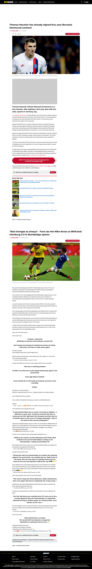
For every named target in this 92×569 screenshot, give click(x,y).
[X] (84, 1)
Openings (32, 556)
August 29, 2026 (32, 360)
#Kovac (23, 396)
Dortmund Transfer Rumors (24, 219)
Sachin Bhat (14, 237)
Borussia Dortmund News (23, 545)
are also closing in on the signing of (43, 166)
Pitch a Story (15, 559)
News (16, 2)
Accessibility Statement (18, 561)
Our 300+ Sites (62, 556)
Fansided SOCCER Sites (48, 2)
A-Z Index (32, 561)
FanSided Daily (75, 556)
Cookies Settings (47, 561)
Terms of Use (46, 559)
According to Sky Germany (19, 115)
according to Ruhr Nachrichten (38, 155)
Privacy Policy (34, 559)
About (39, 2)
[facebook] (81, 1)
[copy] (21, 34)
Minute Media (10, 565)
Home (13, 219)
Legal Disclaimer (75, 559)
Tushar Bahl (14, 30)
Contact (45, 556)
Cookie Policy (61, 559)
